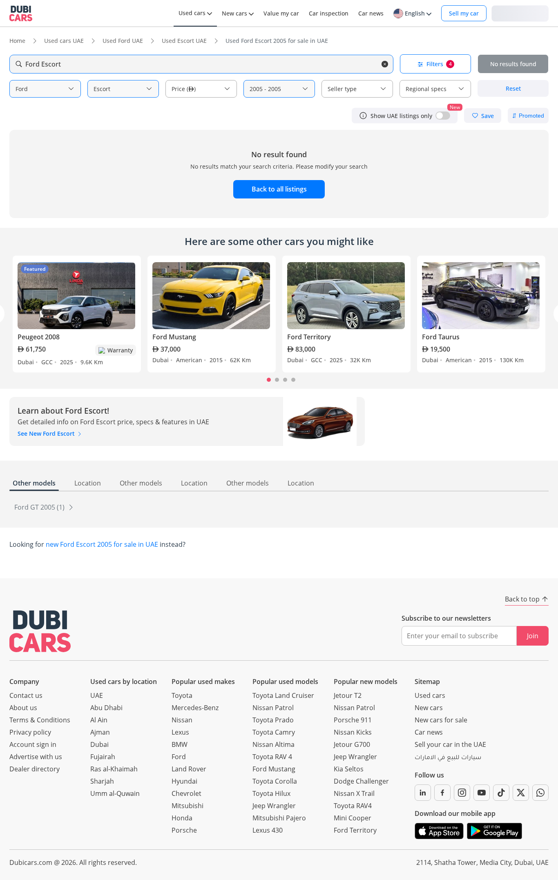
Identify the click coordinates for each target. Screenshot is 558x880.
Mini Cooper (352, 817)
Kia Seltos (349, 768)
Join (532, 635)
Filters (439, 64)
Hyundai (184, 781)
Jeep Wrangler (274, 805)
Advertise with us (35, 756)
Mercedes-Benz (195, 707)
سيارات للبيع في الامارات (448, 758)
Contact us (25, 695)
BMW (179, 744)
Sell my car (464, 13)
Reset (513, 88)
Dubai (99, 744)
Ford (179, 756)
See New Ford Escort (47, 433)
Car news (429, 732)
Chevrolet (186, 793)
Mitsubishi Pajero (279, 817)
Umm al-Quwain (115, 793)
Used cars (430, 695)
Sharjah (102, 781)
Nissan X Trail (354, 793)
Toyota (182, 695)
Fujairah (102, 756)
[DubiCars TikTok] (501, 793)
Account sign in (32, 744)
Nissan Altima (273, 744)
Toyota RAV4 (353, 805)
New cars (429, 707)
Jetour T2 (348, 695)
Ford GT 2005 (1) (40, 507)
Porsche (184, 830)
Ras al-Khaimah (114, 768)
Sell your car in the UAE (450, 744)
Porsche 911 (353, 719)
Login (520, 13)
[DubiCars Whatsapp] (540, 793)
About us (23, 707)
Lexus (180, 732)
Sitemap (427, 681)
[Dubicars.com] (40, 631)
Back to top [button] (522, 599)
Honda (182, 817)
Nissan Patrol (273, 707)
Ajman (100, 732)
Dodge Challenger (361, 781)
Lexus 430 (267, 830)
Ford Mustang (273, 768)
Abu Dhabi (106, 707)
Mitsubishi (187, 805)
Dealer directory (34, 768)
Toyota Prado (273, 719)
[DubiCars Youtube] (482, 793)
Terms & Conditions (39, 719)
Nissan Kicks (353, 732)
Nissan (182, 719)
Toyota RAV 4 (272, 756)
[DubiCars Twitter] (521, 793)
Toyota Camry (273, 732)
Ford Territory (355, 830)
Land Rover (189, 768)
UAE (96, 695)
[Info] (363, 115)
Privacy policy (30, 732)
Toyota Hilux (271, 793)
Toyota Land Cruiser (283, 695)
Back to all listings (279, 189)
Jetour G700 (352, 744)
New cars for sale (441, 719)
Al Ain (98, 719)
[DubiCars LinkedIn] (423, 793)
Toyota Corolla (274, 781)
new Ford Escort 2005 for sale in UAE (102, 544)
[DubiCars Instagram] (462, 793)
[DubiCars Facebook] (442, 793)
